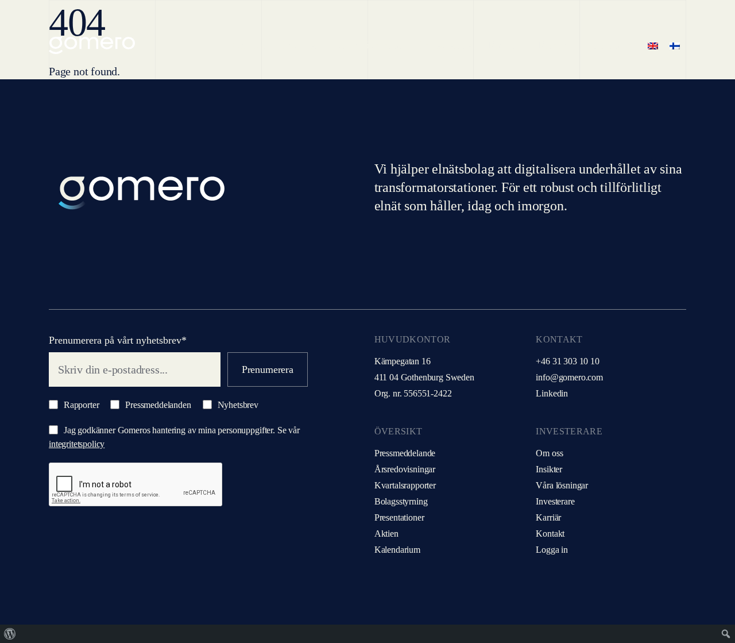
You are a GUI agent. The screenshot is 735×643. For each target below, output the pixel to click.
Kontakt (550, 533)
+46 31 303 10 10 (567, 361)
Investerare (555, 501)
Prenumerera (267, 369)
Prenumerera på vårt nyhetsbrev (118, 340)
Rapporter (80, 405)
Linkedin (552, 393)
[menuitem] (10, 634)
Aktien (386, 533)
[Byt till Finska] (675, 45)
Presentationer (399, 517)
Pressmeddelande (405, 453)
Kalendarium (397, 550)
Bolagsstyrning (401, 501)
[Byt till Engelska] (653, 45)
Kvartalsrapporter (405, 485)
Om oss (549, 453)
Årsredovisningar (404, 469)
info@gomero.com (569, 377)
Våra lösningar (562, 485)
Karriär (548, 517)
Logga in (552, 550)
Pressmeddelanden (157, 405)
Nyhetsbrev (236, 405)
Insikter (549, 469)
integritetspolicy (77, 444)
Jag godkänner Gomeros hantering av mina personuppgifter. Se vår (174, 437)
